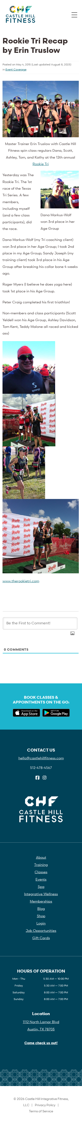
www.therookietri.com (21, 581)
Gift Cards (41, 937)
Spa (41, 886)
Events (41, 879)
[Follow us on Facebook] (37, 778)
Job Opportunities (41, 930)
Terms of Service (41, 1111)
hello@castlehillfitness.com (41, 758)
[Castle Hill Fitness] (20, 14)
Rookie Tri (41, 164)
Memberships (41, 901)
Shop (41, 916)
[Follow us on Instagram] (44, 778)
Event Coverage (15, 69)
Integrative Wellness (41, 894)
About (41, 857)
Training (41, 864)
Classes (41, 872)
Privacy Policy (45, 1105)
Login (41, 923)
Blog (41, 908)
